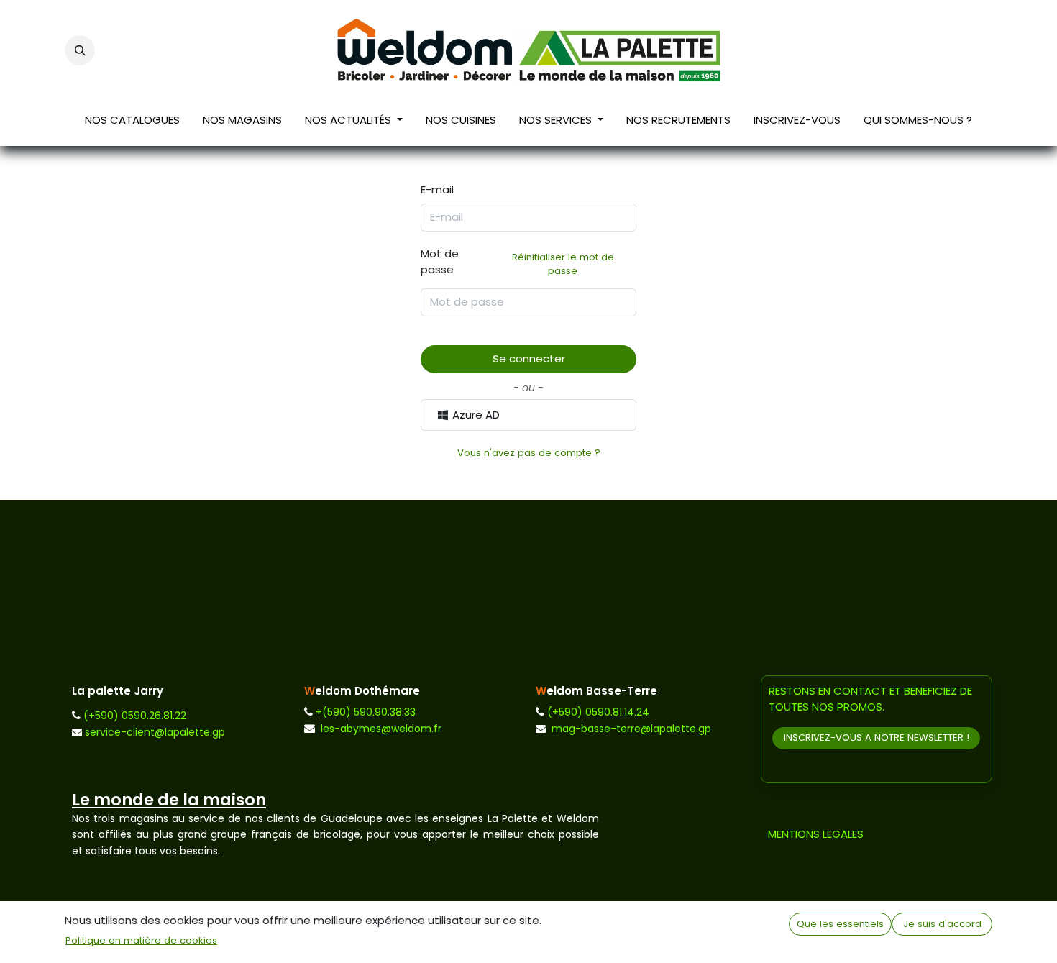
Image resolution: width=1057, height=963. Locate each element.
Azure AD (474, 414)
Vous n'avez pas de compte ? (528, 453)
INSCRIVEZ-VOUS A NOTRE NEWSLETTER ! (876, 737)
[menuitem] (132, 123)
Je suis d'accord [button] (942, 924)
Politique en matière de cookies (141, 940)
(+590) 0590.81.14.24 (598, 712)
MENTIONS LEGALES (816, 833)
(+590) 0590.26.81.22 (134, 715)
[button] (80, 50)
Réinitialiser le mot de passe (563, 264)
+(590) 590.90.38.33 (366, 712)
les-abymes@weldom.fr (381, 728)
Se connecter (529, 358)
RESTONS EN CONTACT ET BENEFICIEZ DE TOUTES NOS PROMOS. (870, 699)
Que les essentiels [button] (840, 924)
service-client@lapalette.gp (155, 732)
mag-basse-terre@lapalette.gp (631, 728)
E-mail (437, 189)
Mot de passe (517, 262)
